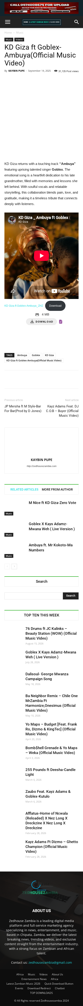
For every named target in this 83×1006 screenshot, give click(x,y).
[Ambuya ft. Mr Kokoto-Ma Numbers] (15, 550)
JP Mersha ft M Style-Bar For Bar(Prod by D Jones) (22, 408)
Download (55, 305)
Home (8, 32)
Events (19, 988)
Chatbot (60, 988)
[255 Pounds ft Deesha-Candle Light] (13, 776)
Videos (19, 39)
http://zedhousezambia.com (41, 466)
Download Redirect (39, 988)
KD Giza (49, 355)
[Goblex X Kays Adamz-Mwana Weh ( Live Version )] (15, 529)
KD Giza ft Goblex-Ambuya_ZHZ (23, 305)
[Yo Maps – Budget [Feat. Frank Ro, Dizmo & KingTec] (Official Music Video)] (13, 730)
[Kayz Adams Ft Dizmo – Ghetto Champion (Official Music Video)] (13, 848)
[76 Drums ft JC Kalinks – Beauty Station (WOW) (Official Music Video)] (13, 635)
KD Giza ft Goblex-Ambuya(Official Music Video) (33, 360)
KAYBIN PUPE (16, 70)
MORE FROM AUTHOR (57, 489)
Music (19, 32)
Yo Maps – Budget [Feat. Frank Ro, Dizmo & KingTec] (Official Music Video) (51, 729)
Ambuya (22, 355)
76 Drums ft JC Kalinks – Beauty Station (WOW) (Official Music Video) (51, 633)
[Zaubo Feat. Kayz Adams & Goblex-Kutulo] (13, 798)
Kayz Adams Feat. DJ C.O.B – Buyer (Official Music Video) (62, 411)
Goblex (36, 355)
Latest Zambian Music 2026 (23, 983)
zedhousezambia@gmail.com (50, 962)
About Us (57, 974)
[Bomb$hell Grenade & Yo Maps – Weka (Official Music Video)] (13, 754)
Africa (20, 974)
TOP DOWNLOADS (41, 993)
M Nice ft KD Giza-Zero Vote (52, 502)
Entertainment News (34, 979)
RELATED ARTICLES (24, 489)
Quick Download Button (58, 983)
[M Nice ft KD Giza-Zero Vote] (15, 507)
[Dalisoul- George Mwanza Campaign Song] (13, 680)
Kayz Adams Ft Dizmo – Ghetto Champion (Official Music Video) (51, 847)
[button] (77, 22)
